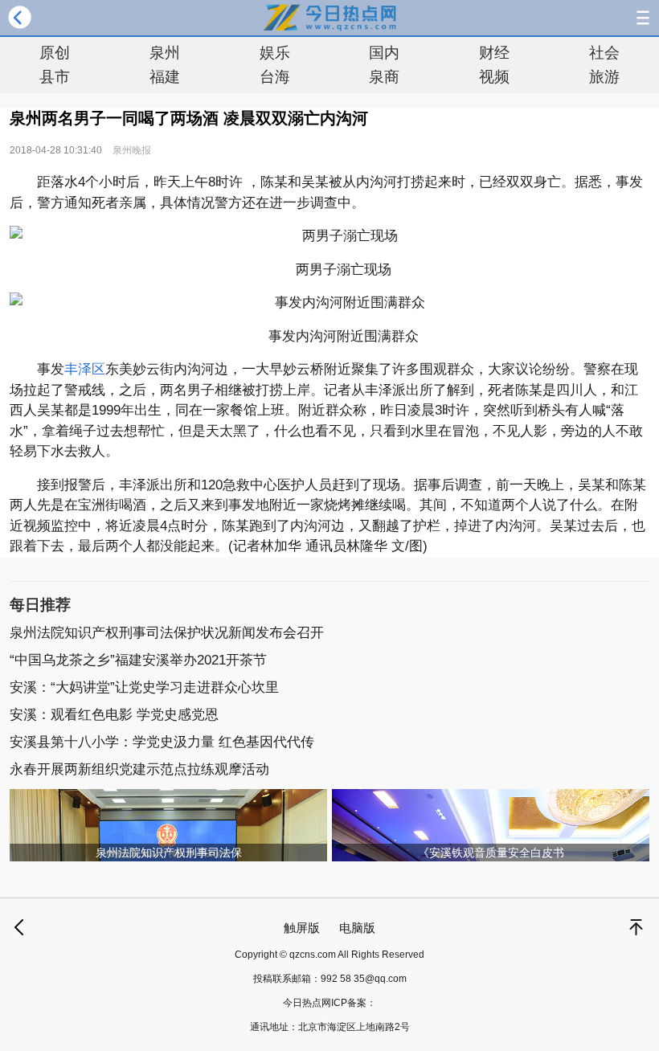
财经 (494, 52)
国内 (384, 52)
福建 (164, 76)
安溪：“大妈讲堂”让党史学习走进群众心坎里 (144, 687)
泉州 (164, 52)
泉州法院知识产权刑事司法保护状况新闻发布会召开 (167, 632)
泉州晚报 (132, 150)
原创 (54, 52)
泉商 (384, 76)
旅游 (604, 76)
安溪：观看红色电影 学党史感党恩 (114, 714)
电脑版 (357, 927)
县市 (54, 76)
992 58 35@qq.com (364, 978)
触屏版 (302, 927)
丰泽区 (84, 369)
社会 (604, 52)
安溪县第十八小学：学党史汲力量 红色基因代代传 (162, 742)
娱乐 (275, 52)
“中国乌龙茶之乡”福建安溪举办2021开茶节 (138, 660)
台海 (275, 76)
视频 (494, 76)
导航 (643, 17)
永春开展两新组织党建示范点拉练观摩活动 (139, 769)
